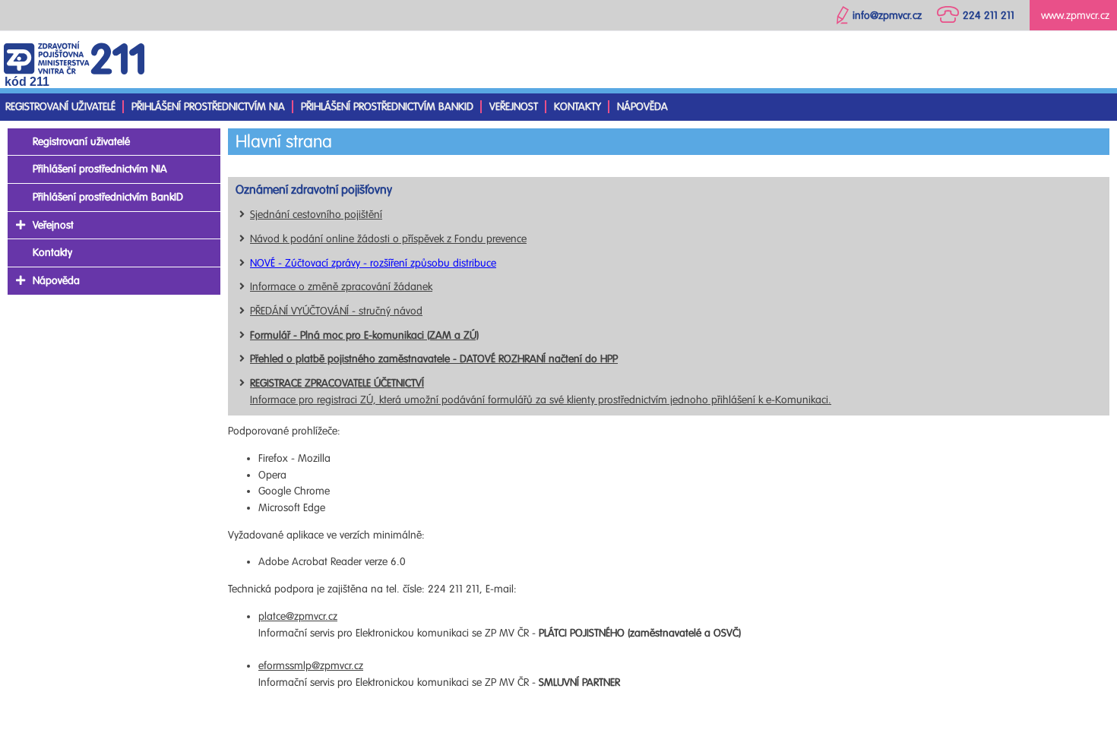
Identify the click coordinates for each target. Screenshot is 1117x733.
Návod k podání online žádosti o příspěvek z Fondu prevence (388, 238)
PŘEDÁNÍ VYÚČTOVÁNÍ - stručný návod (336, 311)
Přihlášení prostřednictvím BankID (387, 106)
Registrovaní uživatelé (60, 106)
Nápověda (642, 106)
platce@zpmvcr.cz (297, 616)
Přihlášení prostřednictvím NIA (208, 106)
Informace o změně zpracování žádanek (341, 286)
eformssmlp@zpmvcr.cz (310, 665)
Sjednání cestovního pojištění (316, 214)
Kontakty (577, 106)
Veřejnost (513, 106)
